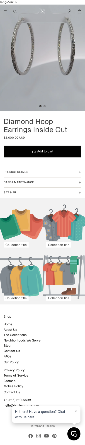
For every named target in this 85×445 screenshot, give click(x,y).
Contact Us (12, 351)
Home (8, 324)
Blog (7, 346)
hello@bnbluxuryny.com (21, 405)
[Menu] (5, 11)
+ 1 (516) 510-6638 (17, 400)
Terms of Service (16, 375)
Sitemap (9, 381)
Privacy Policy (14, 370)
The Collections (15, 335)
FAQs (7, 356)
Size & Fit (10, 192)
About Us (10, 329)
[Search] (15, 11)
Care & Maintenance (19, 182)
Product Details (16, 172)
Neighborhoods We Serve (22, 340)
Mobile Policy (13, 386)
